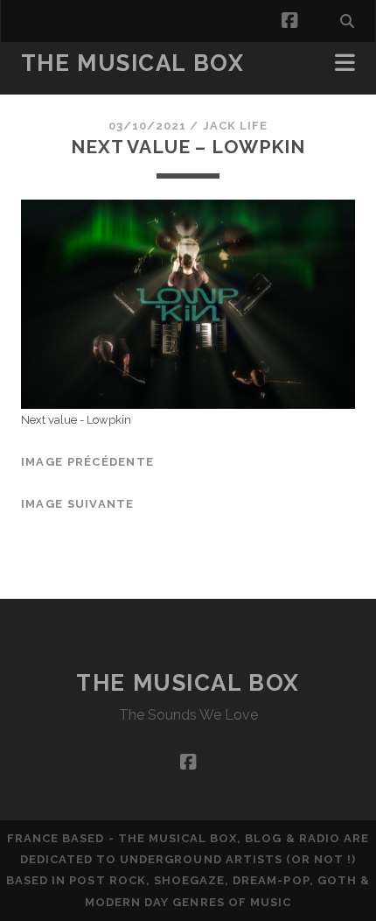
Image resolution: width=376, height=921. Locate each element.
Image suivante (78, 503)
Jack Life (235, 125)
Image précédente (87, 461)
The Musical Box (132, 63)
